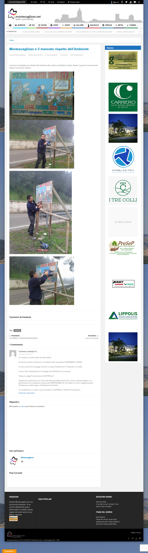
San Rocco (94, 25)
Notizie (44, 25)
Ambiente (17, 330)
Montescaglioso (27, 457)
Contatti (35, 2)
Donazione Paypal (74, 2)
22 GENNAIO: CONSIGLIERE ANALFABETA (23, 337)
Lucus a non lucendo (91, 337)
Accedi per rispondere (27, 393)
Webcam (108, 25)
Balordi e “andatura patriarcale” (102, 31)
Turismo (132, 25)
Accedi (52, 2)
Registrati (62, 2)
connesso (22, 406)
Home (11, 40)
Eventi (67, 25)
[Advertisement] (99, 21)
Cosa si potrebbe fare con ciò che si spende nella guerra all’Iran (70, 31)
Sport (55, 25)
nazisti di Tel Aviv (139, 31)
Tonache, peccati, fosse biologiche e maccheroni (34, 31)
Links (43, 2)
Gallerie (79, 25)
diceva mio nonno (101, 502)
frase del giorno (100, 517)
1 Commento (64, 55)
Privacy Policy (136, 533)
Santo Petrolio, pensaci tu (123, 31)
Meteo (120, 25)
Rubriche (21, 25)
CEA (33, 25)
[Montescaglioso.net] (24, 14)
